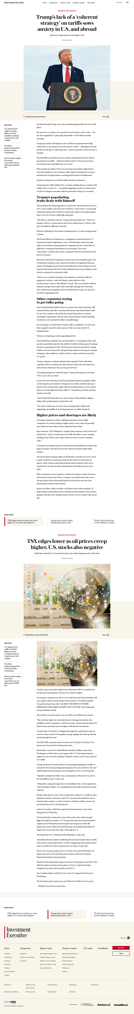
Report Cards (65, 3)
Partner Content (79, 3)
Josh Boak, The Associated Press (35, 116)
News (45, 3)
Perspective (53, 3)
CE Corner (91, 3)
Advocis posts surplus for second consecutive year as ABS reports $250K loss (12, 162)
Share (105, 116)
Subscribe (119, 2)
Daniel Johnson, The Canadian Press (36, 635)
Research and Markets (67, 11)
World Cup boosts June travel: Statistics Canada (104, 521)
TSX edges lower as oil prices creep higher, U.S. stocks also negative (22, 521)
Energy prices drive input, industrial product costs (62, 521)
